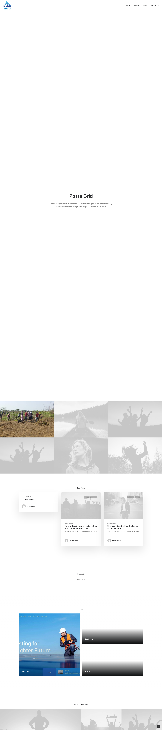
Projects (137, 5)
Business (130, 497)
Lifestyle (93, 497)
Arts (86, 497)
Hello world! (28, 500)
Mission (128, 5)
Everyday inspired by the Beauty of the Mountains (123, 527)
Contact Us (155, 5)
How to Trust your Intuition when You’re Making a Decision (81, 527)
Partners (145, 5)
